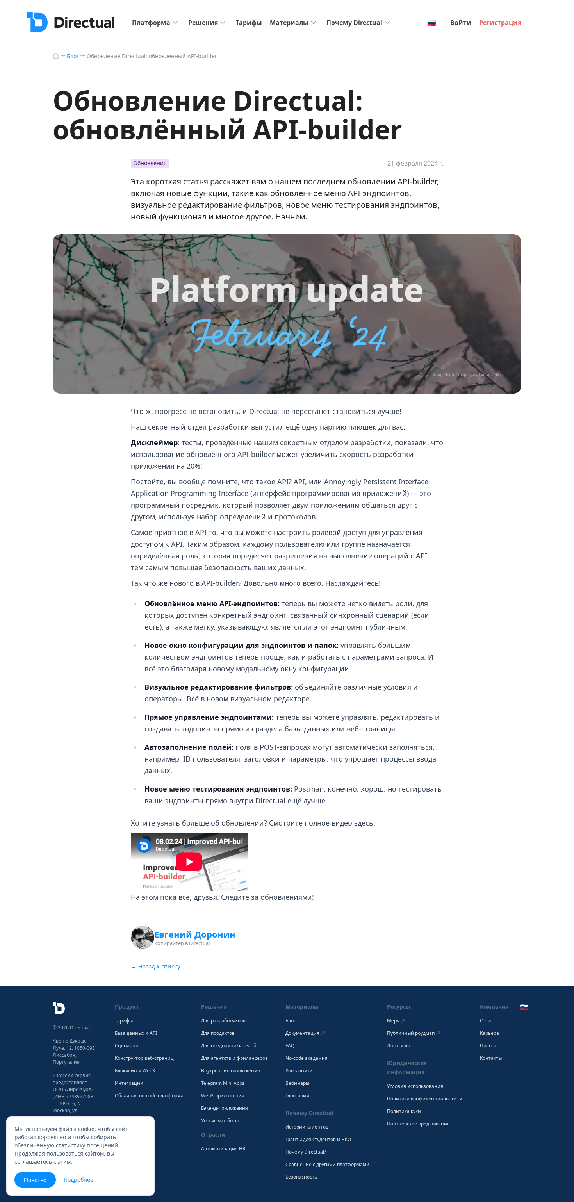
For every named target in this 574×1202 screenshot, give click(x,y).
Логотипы (398, 1046)
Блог (290, 1021)
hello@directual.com (75, 1137)
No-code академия (306, 1058)
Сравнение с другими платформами (327, 1164)
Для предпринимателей (229, 1046)
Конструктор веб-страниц (144, 1058)
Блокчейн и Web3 (135, 1071)
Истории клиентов (306, 1127)
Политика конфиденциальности (424, 1099)
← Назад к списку (155, 966)
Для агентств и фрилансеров (234, 1058)
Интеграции (129, 1083)
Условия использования (415, 1086)
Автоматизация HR (223, 1149)
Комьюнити (299, 1071)
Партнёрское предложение (418, 1124)
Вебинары (297, 1083)
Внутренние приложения (230, 1071)
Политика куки (404, 1111)
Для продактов (218, 1033)
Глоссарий (297, 1096)
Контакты (491, 1058)
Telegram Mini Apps (222, 1083)
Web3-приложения (222, 1096)
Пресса (488, 1046)
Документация (302, 1033)
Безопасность (301, 1177)
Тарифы (249, 22)
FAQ (289, 1046)
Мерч (393, 1020)
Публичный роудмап (411, 1033)
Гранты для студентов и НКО (318, 1139)
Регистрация (500, 22)
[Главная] (56, 56)
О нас (486, 1021)
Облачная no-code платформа (149, 1096)
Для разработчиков (223, 1021)
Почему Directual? (305, 1152)
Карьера (489, 1033)
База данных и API (136, 1033)
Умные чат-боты (220, 1121)
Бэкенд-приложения (224, 1108)
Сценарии (127, 1046)
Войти (460, 22)
